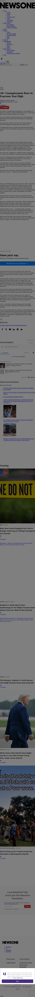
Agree (17, 981)
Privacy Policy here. (18, 977)
